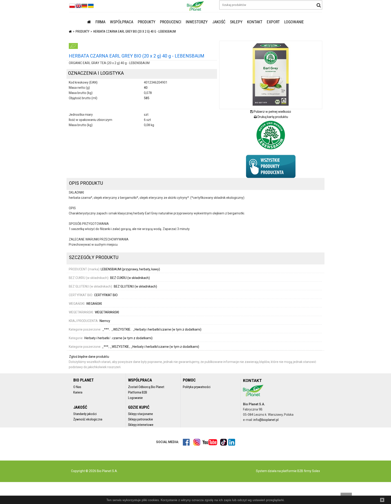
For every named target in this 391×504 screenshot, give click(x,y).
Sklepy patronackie (140, 419)
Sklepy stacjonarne (140, 414)
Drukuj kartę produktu (272, 117)
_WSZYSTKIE (120, 346)
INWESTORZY (197, 21)
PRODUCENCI (170, 21)
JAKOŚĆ (218, 21)
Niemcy (105, 321)
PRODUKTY (146, 21)
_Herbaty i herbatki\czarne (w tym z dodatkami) (165, 346)
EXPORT (273, 21)
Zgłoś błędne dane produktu (89, 356)
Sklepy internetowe (140, 425)
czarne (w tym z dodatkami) (132, 338)
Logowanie (135, 398)
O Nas (77, 387)
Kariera (77, 392)
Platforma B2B (137, 392)
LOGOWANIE (294, 21)
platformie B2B (292, 471)
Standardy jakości (85, 414)
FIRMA (100, 21)
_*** (105, 346)
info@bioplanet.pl (266, 420)
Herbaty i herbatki (97, 338)
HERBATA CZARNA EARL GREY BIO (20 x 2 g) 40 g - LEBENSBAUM (134, 31)
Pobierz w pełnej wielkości (272, 111)
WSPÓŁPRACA (121, 21)
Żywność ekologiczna (87, 419)
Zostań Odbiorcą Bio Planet (146, 387)
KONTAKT (254, 21)
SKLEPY (236, 21)
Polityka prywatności (196, 387)
